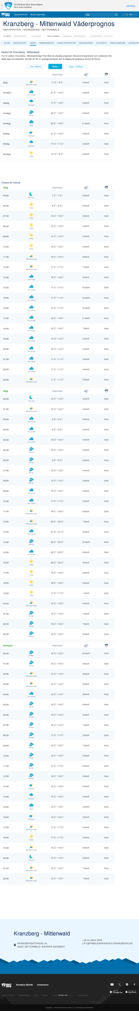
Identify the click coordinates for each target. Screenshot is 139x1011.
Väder (33, 43)
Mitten (55, 66)
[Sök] (116, 15)
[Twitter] (119, 984)
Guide (7, 43)
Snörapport (21, 14)
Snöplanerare (117, 43)
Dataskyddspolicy (24, 995)
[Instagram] (127, 984)
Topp (76, 66)
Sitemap (45, 995)
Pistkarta (101, 43)
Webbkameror (46, 43)
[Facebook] (134, 984)
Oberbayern (20, 36)
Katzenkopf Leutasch (102, 36)
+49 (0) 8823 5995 (92, 940)
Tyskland (36, 36)
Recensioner (86, 43)
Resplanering (37, 14)
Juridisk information (8, 995)
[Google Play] (116, 991)
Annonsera (42, 984)
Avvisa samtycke (82, 995)
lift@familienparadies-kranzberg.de (107, 943)
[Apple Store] (130, 991)
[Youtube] (112, 984)
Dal (36, 66)
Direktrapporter (66, 43)
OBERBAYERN (12, 29)
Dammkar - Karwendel (74, 36)
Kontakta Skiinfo (24, 984)
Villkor (36, 995)
